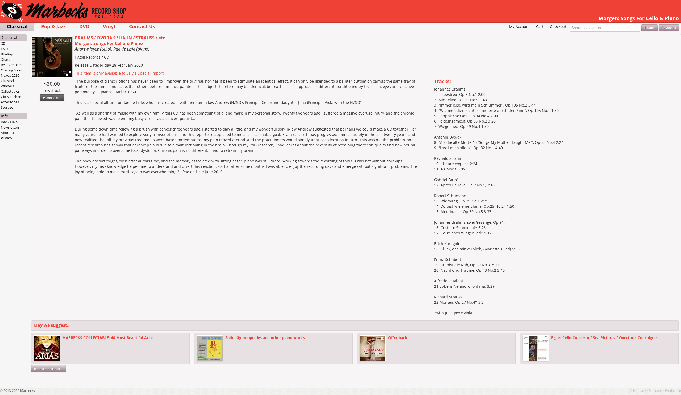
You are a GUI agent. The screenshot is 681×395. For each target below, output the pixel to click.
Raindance (656, 390)
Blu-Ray (7, 54)
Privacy (6, 138)
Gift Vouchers (11, 96)
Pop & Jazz (53, 26)
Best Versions (11, 64)
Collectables (10, 91)
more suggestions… (48, 368)
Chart (5, 59)
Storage (7, 107)
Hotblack (639, 390)
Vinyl (109, 26)
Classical (17, 26)
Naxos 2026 (10, 75)
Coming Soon (11, 70)
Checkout (558, 26)
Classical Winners (7, 83)
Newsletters (10, 127)
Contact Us (142, 26)
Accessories (10, 102)
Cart (539, 26)
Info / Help (9, 122)
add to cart (53, 97)
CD (3, 43)
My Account (519, 26)
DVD (84, 26)
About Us (8, 132)
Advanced (669, 27)
